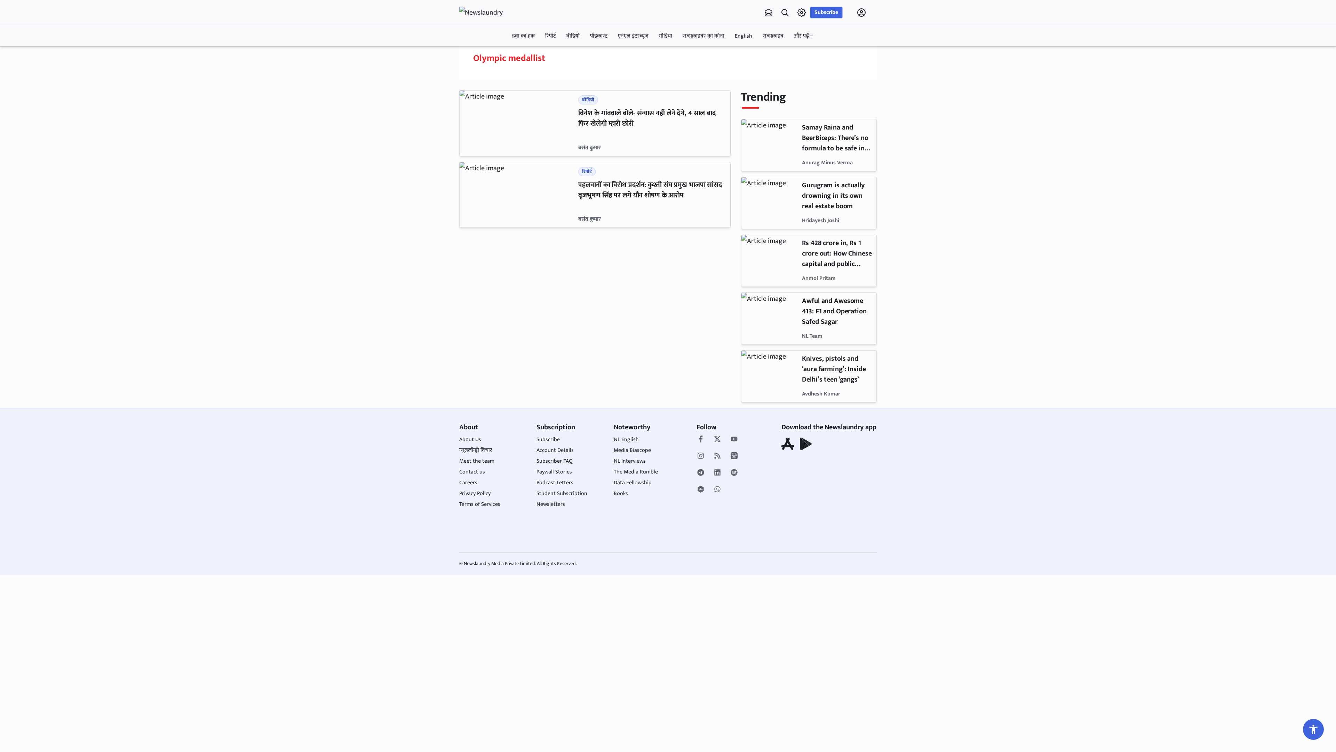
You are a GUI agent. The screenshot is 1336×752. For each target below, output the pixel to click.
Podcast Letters (554, 482)
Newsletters (550, 504)
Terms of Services (479, 504)
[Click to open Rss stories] (717, 456)
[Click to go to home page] (487, 12)
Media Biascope (632, 450)
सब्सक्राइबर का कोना (703, 36)
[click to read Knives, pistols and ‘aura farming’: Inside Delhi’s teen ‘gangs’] (770, 376)
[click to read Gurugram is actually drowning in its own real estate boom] (770, 203)
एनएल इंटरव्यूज (633, 36)
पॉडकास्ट (598, 36)
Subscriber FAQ (554, 461)
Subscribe (826, 12)
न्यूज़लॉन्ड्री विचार (475, 450)
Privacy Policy (475, 493)
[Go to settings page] (1313, 729)
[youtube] (734, 440)
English (743, 36)
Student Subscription (561, 493)
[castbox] (700, 490)
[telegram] (700, 473)
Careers (468, 482)
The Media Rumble (636, 472)
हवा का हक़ (523, 36)
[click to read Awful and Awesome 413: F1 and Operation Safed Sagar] (770, 318)
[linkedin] (717, 473)
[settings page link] (801, 12)
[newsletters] (768, 12)
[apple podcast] (734, 456)
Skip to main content (493, 57)
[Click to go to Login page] (861, 12)
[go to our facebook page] (700, 440)
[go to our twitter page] (717, 440)
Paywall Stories (554, 472)
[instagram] (700, 456)
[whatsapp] (717, 490)
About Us (470, 439)
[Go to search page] (785, 12)
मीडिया (665, 36)
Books (621, 493)
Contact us (472, 472)
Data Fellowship (633, 482)
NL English (626, 439)
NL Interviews (630, 461)
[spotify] (734, 473)
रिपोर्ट (550, 36)
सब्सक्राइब (773, 36)
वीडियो (573, 36)
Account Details (555, 450)
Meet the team (476, 461)
